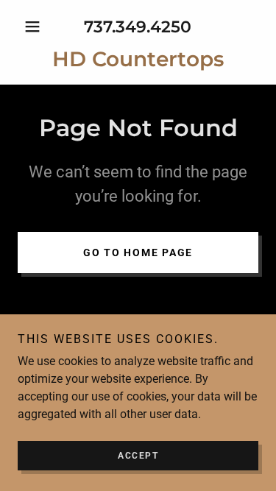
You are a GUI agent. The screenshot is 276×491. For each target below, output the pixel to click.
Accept (138, 456)
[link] (138, 59)
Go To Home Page (138, 252)
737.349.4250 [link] (137, 27)
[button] (36, 26)
